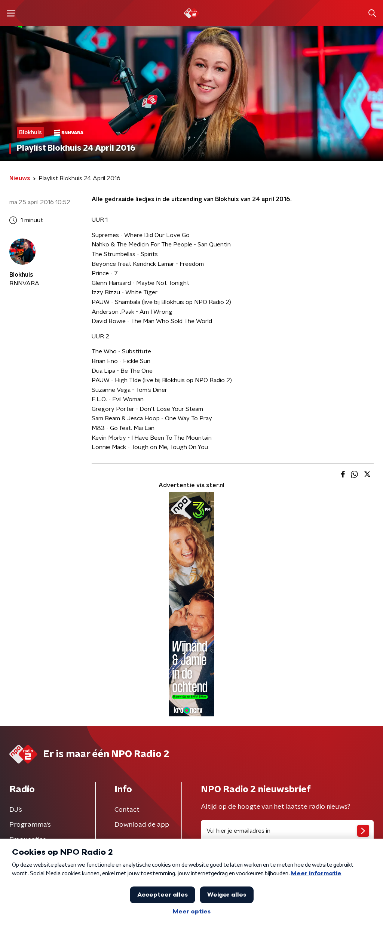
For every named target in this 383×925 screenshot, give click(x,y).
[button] (11, 13)
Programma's (30, 824)
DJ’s (15, 809)
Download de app (141, 824)
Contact (127, 809)
